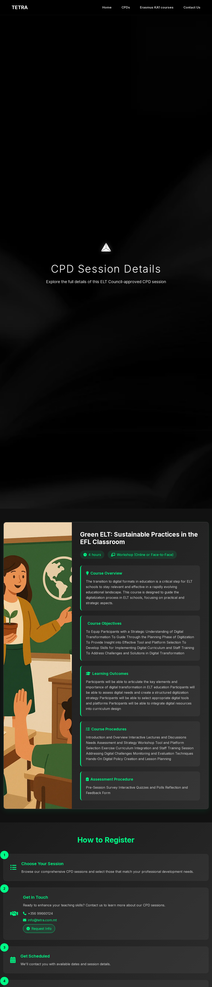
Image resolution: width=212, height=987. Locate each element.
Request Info (41, 928)
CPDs (126, 7)
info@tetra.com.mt (42, 920)
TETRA (20, 7)
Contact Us (191, 7)
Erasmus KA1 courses (156, 7)
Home (107, 7)
